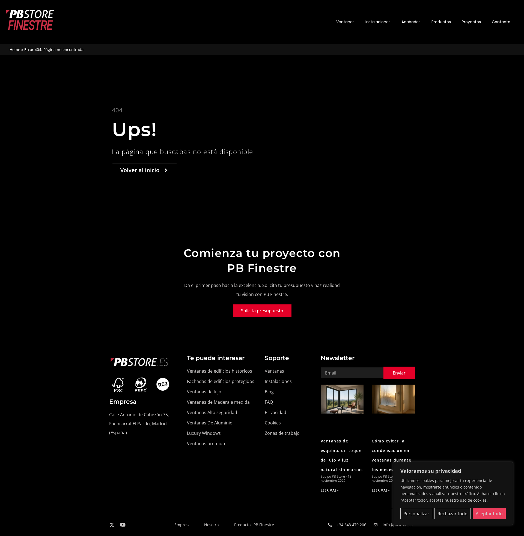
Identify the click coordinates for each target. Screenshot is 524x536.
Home (15, 49)
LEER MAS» (329, 490)
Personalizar (416, 514)
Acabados (411, 22)
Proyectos (471, 22)
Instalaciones (378, 22)
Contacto (501, 22)
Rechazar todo (452, 514)
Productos (441, 22)
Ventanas (345, 22)
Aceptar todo (489, 514)
